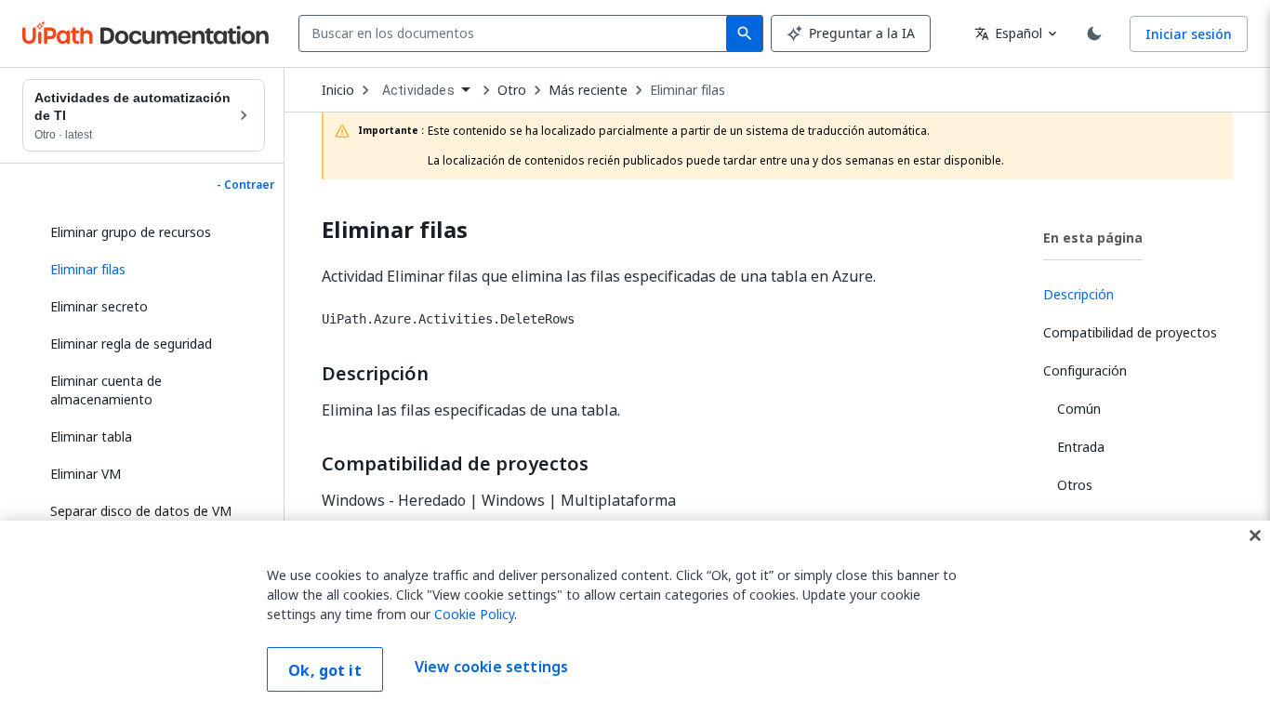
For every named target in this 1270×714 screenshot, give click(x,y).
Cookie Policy (474, 614)
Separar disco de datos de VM (141, 511)
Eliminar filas (687, 90)
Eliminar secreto (99, 306)
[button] (150, 269)
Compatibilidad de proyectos (455, 464)
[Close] (1255, 535)
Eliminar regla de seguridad (131, 343)
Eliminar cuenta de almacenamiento (106, 390)
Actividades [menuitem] (418, 90)
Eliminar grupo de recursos (130, 232)
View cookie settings (491, 667)
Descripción (375, 374)
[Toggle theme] (1094, 33)
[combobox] (516, 33)
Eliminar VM (85, 473)
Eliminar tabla (91, 436)
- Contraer (245, 185)
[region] (635, 617)
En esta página (1093, 237)
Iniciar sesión (1188, 34)
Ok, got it (325, 670)
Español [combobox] (1008, 33)
